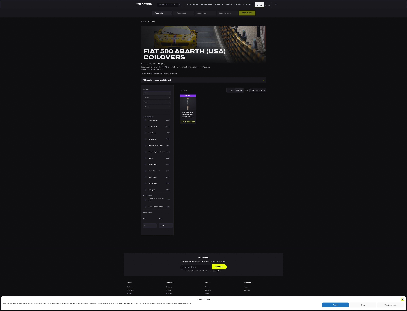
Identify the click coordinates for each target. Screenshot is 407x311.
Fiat (149, 64)
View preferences (391, 305)
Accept (335, 305)
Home (142, 22)
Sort (247, 90)
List (232, 90)
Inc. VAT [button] (259, 5)
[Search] (180, 5)
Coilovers (144, 64)
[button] (403, 299)
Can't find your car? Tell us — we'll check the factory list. (159, 73)
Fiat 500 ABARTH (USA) (187, 113)
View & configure (188, 122)
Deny (363, 305)
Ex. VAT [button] (267, 5)
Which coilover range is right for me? (157, 80)
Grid (240, 90)
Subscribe (219, 267)
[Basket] (276, 5)
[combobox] (167, 5)
